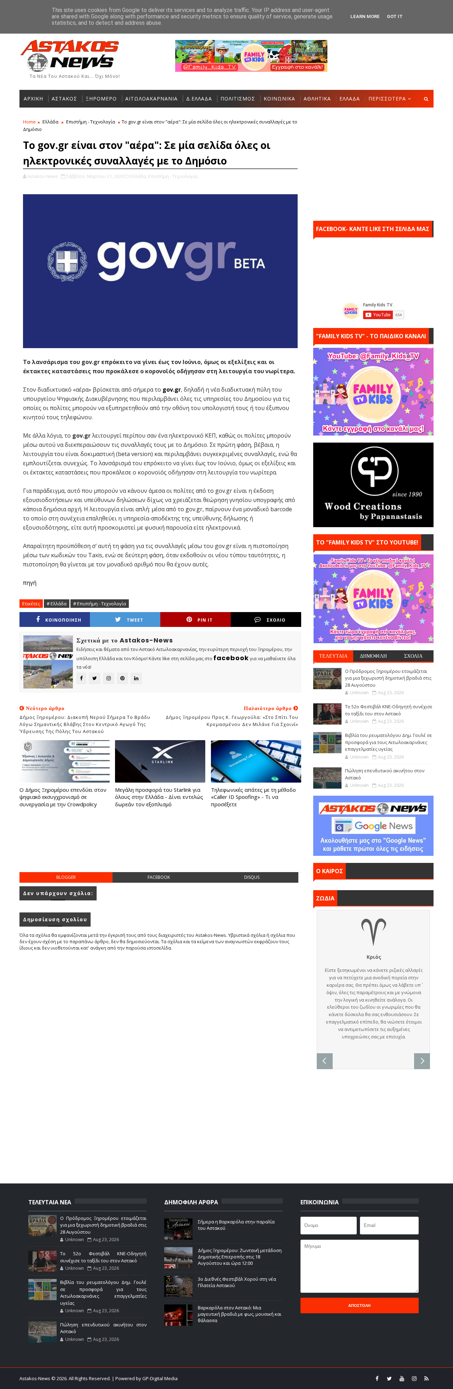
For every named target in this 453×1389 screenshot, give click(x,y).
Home (29, 122)
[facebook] (377, 1378)
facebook (159, 877)
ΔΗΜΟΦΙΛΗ (373, 655)
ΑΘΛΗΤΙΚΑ (317, 98)
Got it (395, 16)
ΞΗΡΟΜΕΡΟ (101, 98)
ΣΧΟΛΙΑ (413, 655)
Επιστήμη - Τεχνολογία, (173, 176)
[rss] (426, 1378)
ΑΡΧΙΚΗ (33, 98)
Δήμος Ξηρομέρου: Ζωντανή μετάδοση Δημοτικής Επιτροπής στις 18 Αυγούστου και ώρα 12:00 (240, 1256)
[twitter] (389, 1378)
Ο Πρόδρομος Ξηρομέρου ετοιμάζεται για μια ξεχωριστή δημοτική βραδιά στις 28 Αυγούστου (388, 678)
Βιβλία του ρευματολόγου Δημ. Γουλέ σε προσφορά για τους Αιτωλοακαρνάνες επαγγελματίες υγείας (388, 742)
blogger (66, 877)
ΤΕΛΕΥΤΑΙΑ (333, 655)
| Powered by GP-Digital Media (145, 1378)
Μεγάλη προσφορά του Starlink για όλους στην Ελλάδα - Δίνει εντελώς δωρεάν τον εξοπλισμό (159, 797)
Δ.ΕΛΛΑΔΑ (199, 98)
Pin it (205, 620)
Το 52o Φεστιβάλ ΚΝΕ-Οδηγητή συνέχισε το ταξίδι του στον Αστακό (388, 710)
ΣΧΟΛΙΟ (276, 620)
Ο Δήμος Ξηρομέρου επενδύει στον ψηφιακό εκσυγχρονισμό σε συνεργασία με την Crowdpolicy (63, 797)
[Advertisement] (160, 847)
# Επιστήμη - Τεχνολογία (99, 603)
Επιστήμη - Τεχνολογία (90, 122)
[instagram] (414, 1378)
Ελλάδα (50, 122)
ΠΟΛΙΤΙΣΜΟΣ (237, 98)
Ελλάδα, (138, 176)
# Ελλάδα (57, 603)
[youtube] (401, 1378)
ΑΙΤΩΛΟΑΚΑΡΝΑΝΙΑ (151, 98)
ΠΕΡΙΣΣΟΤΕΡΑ (387, 98)
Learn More (365, 16)
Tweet (135, 620)
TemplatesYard (231, 1378)
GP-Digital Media (303, 1378)
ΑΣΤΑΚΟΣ (64, 98)
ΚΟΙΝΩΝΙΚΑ (279, 98)
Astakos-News (35, 1378)
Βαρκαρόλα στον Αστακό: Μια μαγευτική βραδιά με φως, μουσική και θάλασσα (239, 1314)
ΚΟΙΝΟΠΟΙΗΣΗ (63, 620)
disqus (251, 877)
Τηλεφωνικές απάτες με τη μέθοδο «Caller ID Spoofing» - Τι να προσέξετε (253, 797)
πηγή (29, 583)
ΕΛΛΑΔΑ (349, 98)
